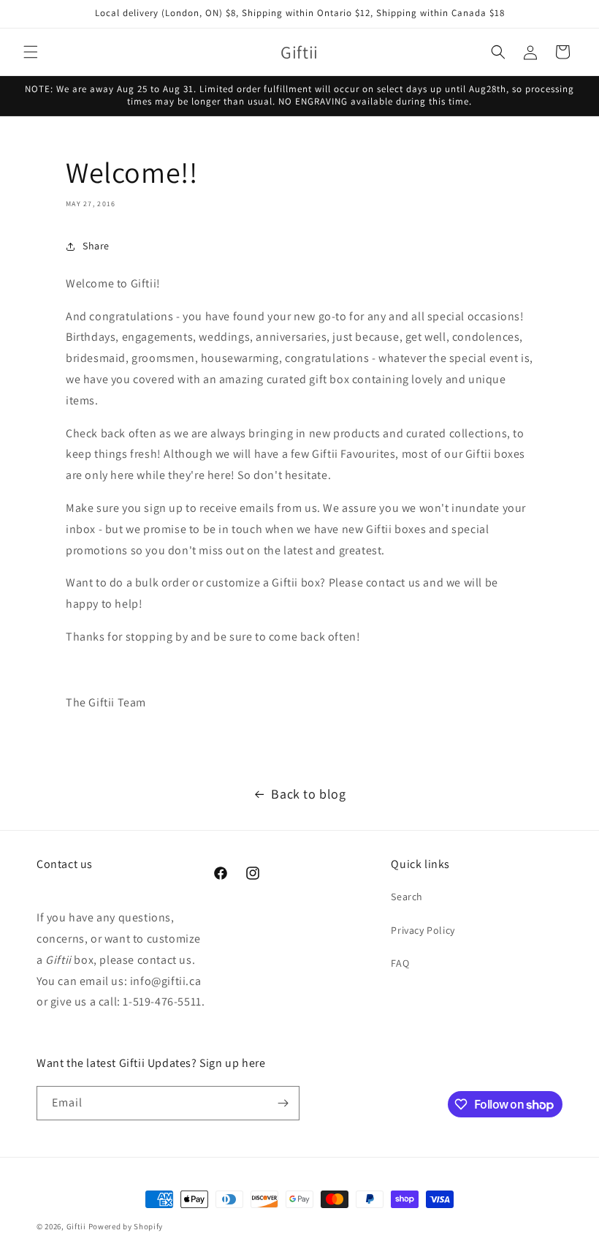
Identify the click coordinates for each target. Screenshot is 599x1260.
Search (407, 896)
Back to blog (308, 793)
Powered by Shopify (126, 1226)
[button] (31, 52)
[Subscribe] (283, 1103)
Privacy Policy (422, 930)
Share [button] (96, 245)
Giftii (76, 1226)
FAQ (400, 963)
